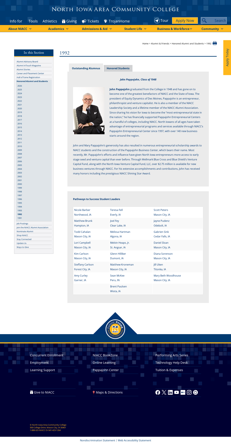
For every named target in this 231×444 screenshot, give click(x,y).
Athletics (50, 21)
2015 (19, 127)
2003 (19, 172)
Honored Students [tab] (118, 68)
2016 (19, 123)
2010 (19, 146)
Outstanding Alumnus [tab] (86, 68)
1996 (19, 199)
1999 (19, 187)
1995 (19, 202)
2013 (19, 134)
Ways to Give (23, 247)
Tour (164, 20)
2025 (19, 89)
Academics (56, 29)
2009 (19, 150)
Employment (39, 362)
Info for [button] (16, 21)
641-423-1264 (54, 430)
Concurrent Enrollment (46, 355)
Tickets (93, 21)
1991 (19, 218)
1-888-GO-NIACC (37, 430)
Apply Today (227, 57)
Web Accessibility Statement (134, 440)
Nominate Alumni (25, 231)
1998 (19, 191)
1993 (19, 210)
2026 (19, 85)
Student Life (133, 29)
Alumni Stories (23, 69)
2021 (19, 104)
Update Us (21, 243)
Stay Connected (24, 239)
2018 (19, 116)
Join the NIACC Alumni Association (32, 227)
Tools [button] (33, 21)
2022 (19, 100)
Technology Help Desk (171, 362)
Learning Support (42, 370)
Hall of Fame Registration (28, 77)
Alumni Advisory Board (27, 61)
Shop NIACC (22, 235)
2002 (19, 176)
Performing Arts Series (171, 355)
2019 (19, 112)
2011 (19, 142)
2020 (19, 108)
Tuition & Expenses (169, 370)
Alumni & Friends (160, 43)
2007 (19, 157)
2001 (19, 180)
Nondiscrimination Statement (97, 440)
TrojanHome (119, 21)
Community (210, 29)
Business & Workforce (173, 29)
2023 (19, 97)
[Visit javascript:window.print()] (215, 44)
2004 (19, 168)
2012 (19, 138)
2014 (19, 131)
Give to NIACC (44, 392)
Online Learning (104, 362)
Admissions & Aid (94, 29)
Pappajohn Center (106, 370)
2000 (19, 184)
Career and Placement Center (30, 73)
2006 (19, 161)
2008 (19, 153)
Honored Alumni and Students (188, 43)
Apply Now (185, 20)
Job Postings (22, 223)
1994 (19, 206)
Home (145, 43)
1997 (19, 195)
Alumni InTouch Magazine (29, 65)
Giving (71, 21)
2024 (19, 93)
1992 (19, 214)
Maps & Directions (109, 392)
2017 (19, 119)
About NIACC (17, 29)
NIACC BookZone (105, 355)
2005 (19, 165)
